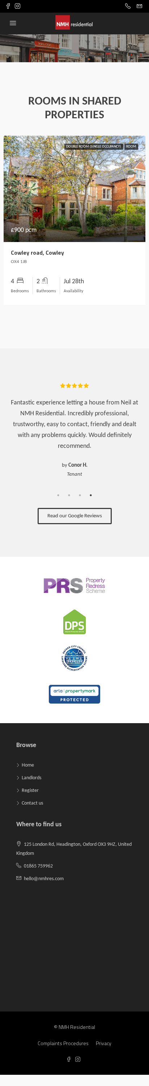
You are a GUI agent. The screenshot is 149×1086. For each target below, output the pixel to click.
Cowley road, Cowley (37, 252)
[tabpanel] (74, 430)
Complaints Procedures (63, 1043)
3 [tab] (80, 495)
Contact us (32, 803)
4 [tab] (90, 495)
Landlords (31, 778)
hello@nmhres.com (44, 879)
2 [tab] (69, 495)
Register (30, 790)
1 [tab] (58, 495)
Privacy (103, 1043)
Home (28, 765)
